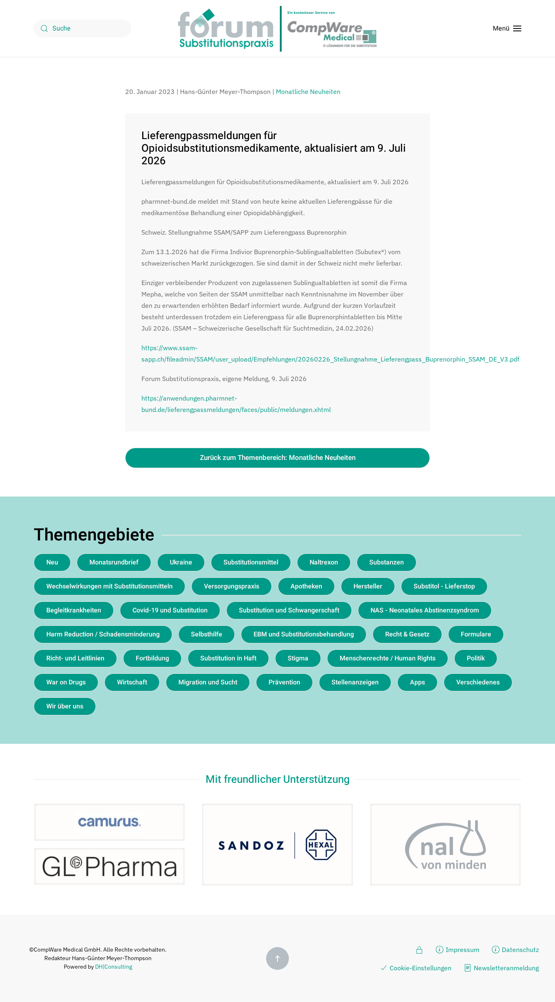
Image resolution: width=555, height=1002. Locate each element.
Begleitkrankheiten (73, 610)
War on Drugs (66, 682)
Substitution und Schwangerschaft (289, 610)
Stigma (298, 658)
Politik (476, 658)
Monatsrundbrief (114, 562)
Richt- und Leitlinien (75, 658)
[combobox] (82, 28)
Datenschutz (520, 949)
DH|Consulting (113, 966)
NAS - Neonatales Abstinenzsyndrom (425, 610)
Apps (417, 682)
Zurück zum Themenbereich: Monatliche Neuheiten (278, 458)
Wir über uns (64, 706)
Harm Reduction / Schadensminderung (103, 634)
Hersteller (367, 586)
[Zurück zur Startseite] (277, 28)
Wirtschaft (132, 682)
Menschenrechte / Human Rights (388, 658)
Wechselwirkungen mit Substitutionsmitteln (109, 586)
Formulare (476, 634)
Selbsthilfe (206, 634)
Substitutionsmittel (250, 562)
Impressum (462, 949)
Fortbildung (152, 658)
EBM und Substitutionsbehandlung (304, 634)
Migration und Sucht (207, 682)
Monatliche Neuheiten (308, 91)
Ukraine (181, 562)
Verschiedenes (478, 682)
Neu (52, 562)
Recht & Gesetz (407, 634)
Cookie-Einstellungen (420, 968)
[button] (507, 28)
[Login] (419, 949)
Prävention (284, 682)
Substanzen (386, 562)
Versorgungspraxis (231, 586)
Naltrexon (324, 562)
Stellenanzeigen (355, 682)
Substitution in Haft (228, 658)
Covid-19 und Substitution (170, 610)
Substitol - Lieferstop (444, 586)
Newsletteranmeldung (506, 968)
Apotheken (306, 586)
